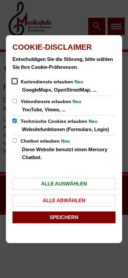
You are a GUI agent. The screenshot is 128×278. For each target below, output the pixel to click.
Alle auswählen (64, 183)
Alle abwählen (64, 200)
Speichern (64, 217)
